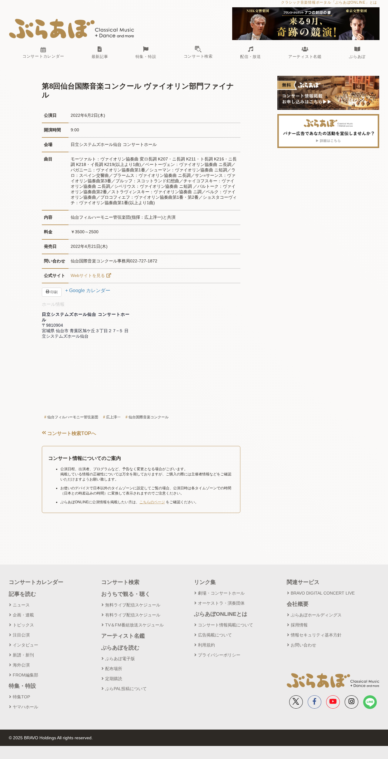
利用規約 (206, 645)
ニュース (21, 604)
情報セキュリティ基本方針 (316, 634)
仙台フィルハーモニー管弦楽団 (72, 417)
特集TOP (21, 696)
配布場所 (113, 668)
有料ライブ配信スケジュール (132, 614)
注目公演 (21, 634)
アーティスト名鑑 (123, 636)
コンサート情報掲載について (225, 624)
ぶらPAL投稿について (126, 688)
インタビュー (25, 645)
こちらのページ (152, 502)
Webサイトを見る (88, 275)
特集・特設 (22, 686)
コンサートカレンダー (36, 582)
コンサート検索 (120, 582)
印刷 (53, 292)
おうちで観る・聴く (125, 594)
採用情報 (299, 624)
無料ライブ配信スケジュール (132, 604)
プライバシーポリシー (219, 655)
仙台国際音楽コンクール (149, 417)
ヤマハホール (25, 706)
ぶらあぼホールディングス (316, 614)
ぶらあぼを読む (120, 648)
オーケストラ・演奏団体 (221, 603)
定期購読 (113, 678)
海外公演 (21, 665)
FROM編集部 (25, 675)
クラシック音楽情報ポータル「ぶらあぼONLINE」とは (329, 2)
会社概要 (298, 604)
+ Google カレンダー (87, 290)
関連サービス (303, 582)
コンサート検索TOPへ (71, 433)
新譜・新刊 (23, 655)
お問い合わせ (303, 645)
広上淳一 (113, 417)
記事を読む (22, 594)
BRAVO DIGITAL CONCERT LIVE (323, 593)
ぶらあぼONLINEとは (220, 614)
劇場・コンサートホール (221, 593)
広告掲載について (215, 634)
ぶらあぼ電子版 (120, 658)
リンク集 (205, 582)
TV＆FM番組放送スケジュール (134, 624)
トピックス (23, 624)
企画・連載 (23, 614)
